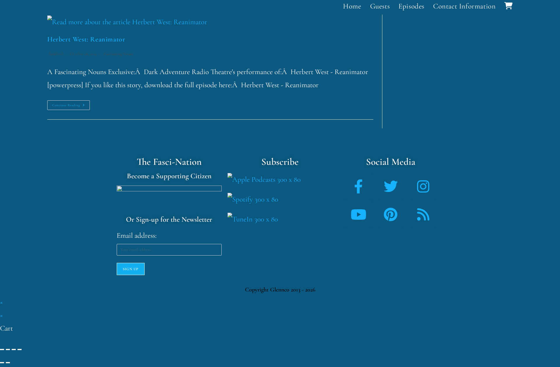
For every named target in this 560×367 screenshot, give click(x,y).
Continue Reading (71, 103)
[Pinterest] (391, 214)
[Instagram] (423, 186)
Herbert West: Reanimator (86, 39)
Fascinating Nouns (118, 53)
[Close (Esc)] (20, 349)
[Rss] (423, 214)
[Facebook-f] (358, 186)
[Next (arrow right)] (8, 362)
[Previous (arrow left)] (2, 362)
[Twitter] (391, 186)
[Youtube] (358, 214)
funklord (56, 53)
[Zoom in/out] (2, 349)
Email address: (137, 235)
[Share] (14, 349)
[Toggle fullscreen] (8, 349)
